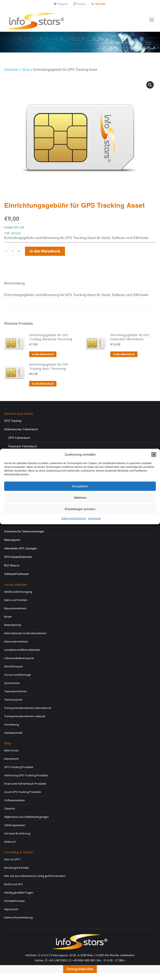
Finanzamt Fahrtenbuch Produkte (25, 783)
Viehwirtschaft (13, 733)
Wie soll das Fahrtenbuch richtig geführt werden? (35, 876)
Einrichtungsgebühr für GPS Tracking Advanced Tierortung (50, 337)
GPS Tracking (12, 420)
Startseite (11, 69)
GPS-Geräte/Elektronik (18, 556)
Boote (8, 616)
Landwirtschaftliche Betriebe (22, 650)
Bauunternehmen (15, 608)
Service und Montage (17, 675)
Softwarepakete (14, 800)
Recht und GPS (13, 884)
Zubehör (9, 808)
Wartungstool (12, 539)
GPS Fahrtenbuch (19, 437)
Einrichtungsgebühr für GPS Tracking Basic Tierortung (48, 366)
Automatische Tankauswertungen (24, 531)
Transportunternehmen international (27, 708)
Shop (26, 69)
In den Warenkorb (45, 251)
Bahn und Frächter (16, 600)
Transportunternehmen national (24, 716)
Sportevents (12, 683)
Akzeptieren (80, 486)
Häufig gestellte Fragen (18, 892)
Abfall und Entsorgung (18, 592)
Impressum (94, 518)
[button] (154, 454)
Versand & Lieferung (17, 833)
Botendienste (12, 625)
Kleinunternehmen (16, 641)
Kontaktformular (14, 901)
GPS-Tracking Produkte (18, 767)
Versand (16, 232)
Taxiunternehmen (15, 691)
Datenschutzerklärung (73, 518)
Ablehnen (80, 497)
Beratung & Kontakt (16, 867)
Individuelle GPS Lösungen (20, 548)
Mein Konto (11, 750)
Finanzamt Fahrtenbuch (22, 446)
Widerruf (9, 842)
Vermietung (11, 724)
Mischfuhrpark (13, 666)
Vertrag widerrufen (80, 969)
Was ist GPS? (12, 859)
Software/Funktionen (16, 574)
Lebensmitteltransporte (19, 658)
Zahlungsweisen (14, 825)
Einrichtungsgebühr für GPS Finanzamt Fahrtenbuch (129, 337)
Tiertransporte (13, 699)
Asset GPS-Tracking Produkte (22, 792)
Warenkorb (11, 759)
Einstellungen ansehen (80, 509)
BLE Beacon (11, 565)
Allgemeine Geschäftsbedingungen (26, 817)
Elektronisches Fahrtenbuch (21, 429)
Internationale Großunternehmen (25, 633)
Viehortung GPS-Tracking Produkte (26, 775)
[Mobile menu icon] (152, 20)
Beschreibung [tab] (14, 283)
